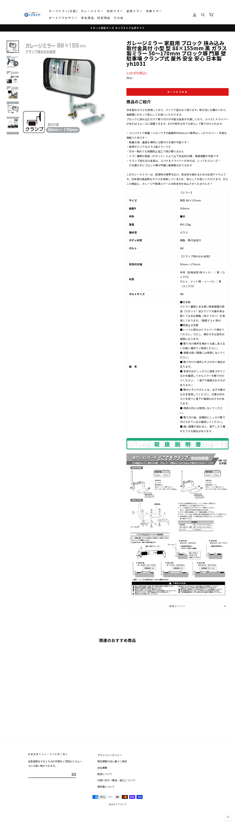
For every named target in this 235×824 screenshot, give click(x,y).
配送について (177, 606)
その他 (118, 18)
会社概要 (102, 767)
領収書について (106, 786)
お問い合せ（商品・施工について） (117, 780)
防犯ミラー (115, 11)
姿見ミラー (134, 11)
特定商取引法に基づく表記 (112, 761)
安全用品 (87, 18)
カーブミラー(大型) (63, 11)
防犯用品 (103, 18)
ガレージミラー (92, 11)
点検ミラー (154, 11)
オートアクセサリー (63, 18)
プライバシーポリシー (109, 755)
